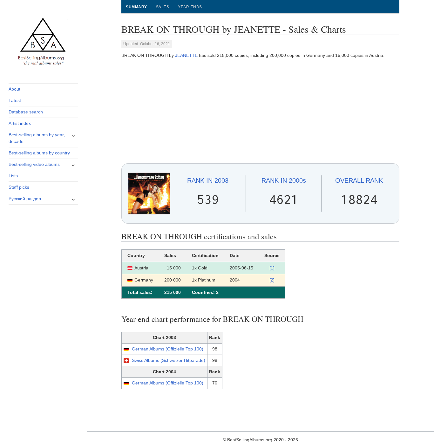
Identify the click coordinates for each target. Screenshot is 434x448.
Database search (26, 111)
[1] (272, 267)
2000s (283, 180)
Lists (13, 175)
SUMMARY (136, 7)
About (14, 89)
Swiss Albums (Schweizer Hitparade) (168, 360)
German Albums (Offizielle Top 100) (167, 348)
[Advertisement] (260, 111)
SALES (162, 7)
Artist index (20, 123)
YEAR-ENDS (190, 7)
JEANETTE (186, 55)
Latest (15, 100)
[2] (272, 279)
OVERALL (359, 180)
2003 (207, 180)
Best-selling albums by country (39, 152)
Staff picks (19, 187)
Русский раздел (25, 198)
